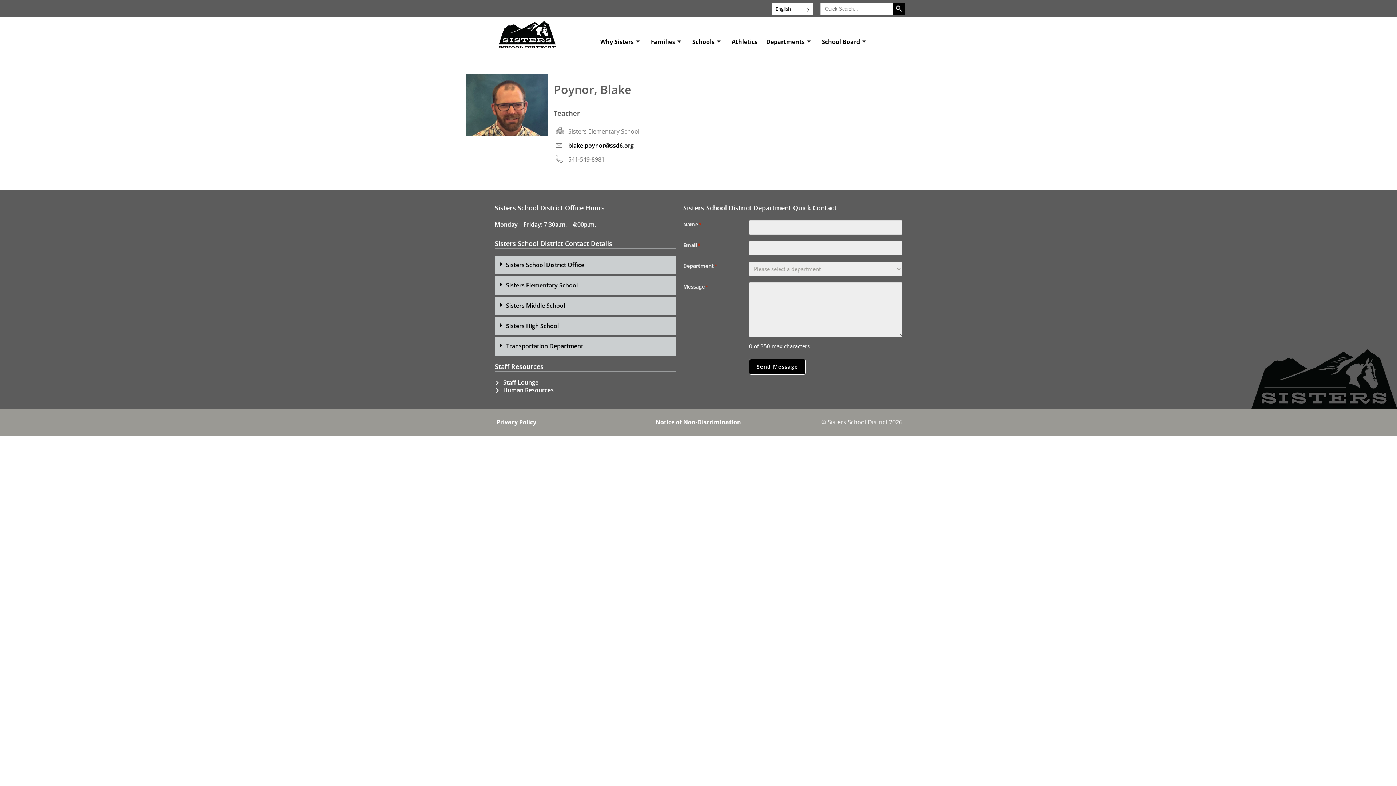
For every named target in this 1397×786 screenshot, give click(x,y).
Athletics (744, 42)
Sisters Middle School (535, 306)
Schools (703, 42)
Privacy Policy (516, 422)
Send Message (777, 366)
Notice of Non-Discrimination (698, 422)
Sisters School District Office (545, 265)
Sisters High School (532, 326)
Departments (785, 42)
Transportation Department (544, 346)
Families (663, 42)
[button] (585, 265)
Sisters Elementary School (542, 285)
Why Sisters (617, 42)
